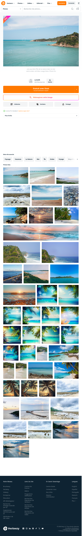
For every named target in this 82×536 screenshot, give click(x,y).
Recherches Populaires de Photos (28, 505)
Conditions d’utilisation (70, 527)
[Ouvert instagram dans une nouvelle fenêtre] (26, 527)
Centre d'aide (49, 485)
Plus (48, 3)
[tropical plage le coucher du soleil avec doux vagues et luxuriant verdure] (41, 214)
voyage (61, 158)
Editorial (39, 3)
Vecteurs (10, 3)
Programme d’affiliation (28, 494)
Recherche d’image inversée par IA (8, 504)
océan (52, 158)
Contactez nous (50, 488)
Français (73, 497)
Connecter (71, 3)
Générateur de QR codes (8, 516)
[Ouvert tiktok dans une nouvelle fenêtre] (36, 527)
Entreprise (6, 494)
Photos (20, 3)
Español (73, 488)
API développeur (8, 500)
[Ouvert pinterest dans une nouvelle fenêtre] (33, 527)
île (45, 158)
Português (73, 491)
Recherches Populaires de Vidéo (28, 512)
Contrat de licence (27, 486)
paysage (7, 158)
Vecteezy (6, 488)
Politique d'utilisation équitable (66, 530)
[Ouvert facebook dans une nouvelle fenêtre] (23, 527)
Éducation (6, 497)
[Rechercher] (72, 9)
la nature (29, 158)
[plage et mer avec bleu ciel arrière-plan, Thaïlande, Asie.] (42, 174)
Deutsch (73, 494)
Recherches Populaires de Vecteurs (28, 499)
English (72, 485)
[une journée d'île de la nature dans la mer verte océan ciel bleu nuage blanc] (15, 174)
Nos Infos (48, 491)
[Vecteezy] (3, 3)
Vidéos (29, 3)
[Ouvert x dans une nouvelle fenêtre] (39, 527)
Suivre (50, 82)
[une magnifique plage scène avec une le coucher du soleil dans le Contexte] (41, 231)
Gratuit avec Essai (41, 89)
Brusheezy (6, 485)
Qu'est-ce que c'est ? (24, 111)
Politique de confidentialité (69, 528)
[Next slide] (74, 158)
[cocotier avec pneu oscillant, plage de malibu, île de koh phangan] (67, 214)
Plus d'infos (8, 115)
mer (38, 158)
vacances (18, 158)
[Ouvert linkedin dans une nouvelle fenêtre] (30, 527)
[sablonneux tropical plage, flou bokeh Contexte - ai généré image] (47, 294)
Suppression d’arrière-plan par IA (7, 511)
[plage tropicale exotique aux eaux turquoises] (42, 352)
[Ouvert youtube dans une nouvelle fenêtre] (42, 527)
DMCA (26, 490)
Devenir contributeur (49, 495)
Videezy (5, 491)
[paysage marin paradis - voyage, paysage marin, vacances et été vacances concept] (12, 272)
